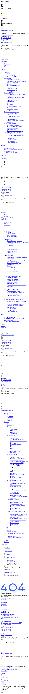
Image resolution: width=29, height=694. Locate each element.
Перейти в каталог (6, 690)
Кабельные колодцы (12, 128)
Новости (3, 155)
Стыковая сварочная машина (15, 136)
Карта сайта (4, 671)
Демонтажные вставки (13, 116)
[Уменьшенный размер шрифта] (1, 2)
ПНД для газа (11, 75)
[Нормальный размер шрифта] (2, 4)
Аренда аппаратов (9, 148)
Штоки (9, 84)
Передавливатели (12, 142)
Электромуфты (11, 138)
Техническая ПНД (12, 76)
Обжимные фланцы (12, 115)
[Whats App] (4, 164)
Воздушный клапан (12, 119)
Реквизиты (7, 66)
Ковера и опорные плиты (14, 85)
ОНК (8, 103)
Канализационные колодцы (14, 126)
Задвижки (10, 122)
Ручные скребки (11, 139)
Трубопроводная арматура (11, 112)
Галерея (3, 157)
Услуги (3, 145)
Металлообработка (9, 151)
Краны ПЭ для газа (12, 82)
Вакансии (6, 65)
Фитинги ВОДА (8, 93)
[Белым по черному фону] (1, 11)
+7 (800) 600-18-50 (8, 35)
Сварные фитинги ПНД (13, 98)
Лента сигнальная (12, 88)
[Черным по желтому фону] (1, 15)
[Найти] (2, 338)
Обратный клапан (12, 117)
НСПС (9, 87)
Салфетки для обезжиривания (15, 135)
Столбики (10, 91)
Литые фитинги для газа (14, 79)
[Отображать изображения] (1, 20)
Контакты (4, 158)
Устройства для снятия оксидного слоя (17, 134)
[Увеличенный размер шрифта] (2, 6)
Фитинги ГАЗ (8, 78)
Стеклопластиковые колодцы (15, 131)
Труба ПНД (7, 72)
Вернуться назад (5, 598)
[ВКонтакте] (4, 161)
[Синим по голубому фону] (1, 13)
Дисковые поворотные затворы (15, 120)
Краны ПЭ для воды (12, 109)
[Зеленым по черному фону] (1, 17)
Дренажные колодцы (13, 125)
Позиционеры (11, 141)
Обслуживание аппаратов (11, 152)
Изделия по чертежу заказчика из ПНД (14, 149)
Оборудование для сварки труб (12, 132)
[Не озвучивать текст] (1, 27)
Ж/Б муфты (10, 104)
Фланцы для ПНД (12, 101)
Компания (4, 61)
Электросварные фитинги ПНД (16, 97)
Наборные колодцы (12, 129)
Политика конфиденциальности (9, 669)
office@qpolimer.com (6, 42)
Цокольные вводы (12, 90)
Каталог (3, 69)
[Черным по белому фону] (1, 10)
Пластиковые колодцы (10, 123)
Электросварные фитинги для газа (16, 81)
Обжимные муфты (12, 113)
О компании (7, 64)
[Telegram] (4, 162)
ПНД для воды (11, 74)
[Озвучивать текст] (2, 25)
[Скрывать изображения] (1, 22)
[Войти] (1, 169)
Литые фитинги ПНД (13, 100)
